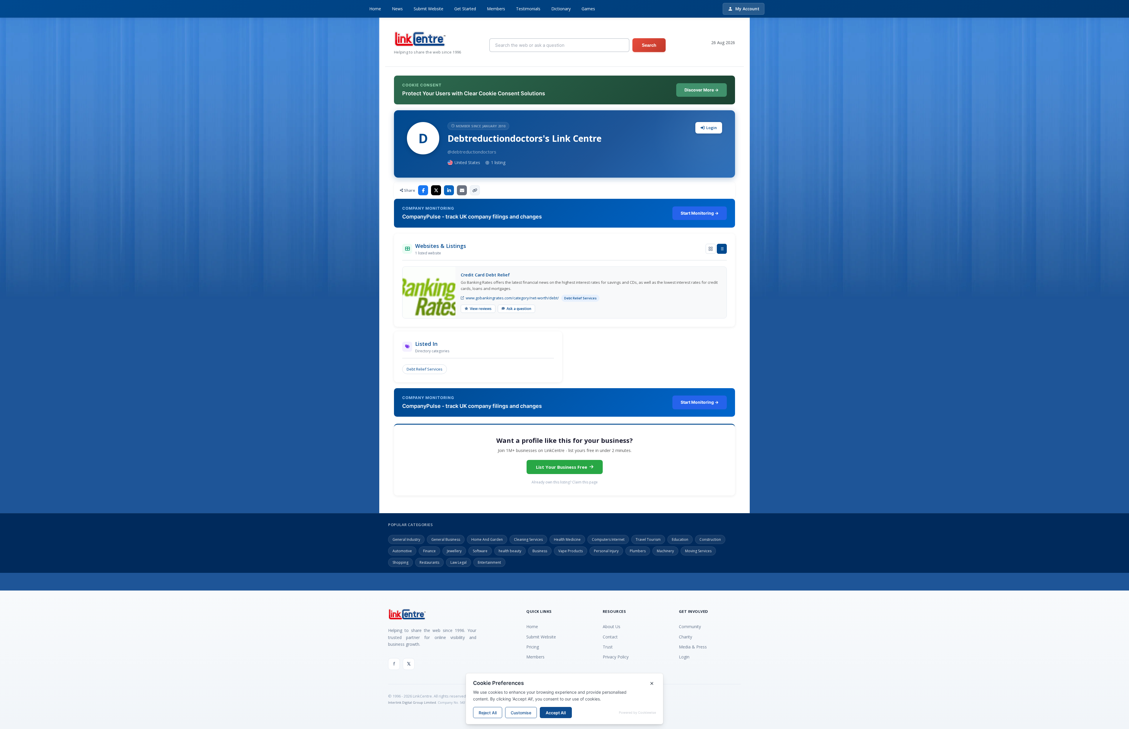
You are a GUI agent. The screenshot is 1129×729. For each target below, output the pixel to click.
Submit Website (428, 8)
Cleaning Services (528, 539)
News (397, 8)
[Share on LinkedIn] (449, 190)
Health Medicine (567, 539)
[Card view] (711, 249)
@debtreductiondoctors (471, 152)
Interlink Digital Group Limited (412, 702)
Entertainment (489, 562)
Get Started (465, 8)
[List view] (722, 249)
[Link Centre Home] (427, 39)
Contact (610, 637)
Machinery (665, 550)
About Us (611, 626)
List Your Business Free (561, 467)
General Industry (406, 539)
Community (690, 626)
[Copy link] (475, 190)
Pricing (532, 647)
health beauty (510, 550)
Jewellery (454, 550)
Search (649, 45)
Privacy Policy (616, 657)
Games (588, 8)
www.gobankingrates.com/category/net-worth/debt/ (512, 298)
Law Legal (458, 562)
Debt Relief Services (424, 369)
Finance (429, 550)
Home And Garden (487, 539)
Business (539, 550)
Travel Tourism (648, 539)
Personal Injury (606, 550)
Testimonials (528, 8)
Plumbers (638, 550)
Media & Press (693, 647)
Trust (608, 647)
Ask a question (519, 308)
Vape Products (570, 550)
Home (375, 8)
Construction (710, 539)
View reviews (481, 308)
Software (480, 550)
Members (496, 8)
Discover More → (701, 89)
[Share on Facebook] (423, 190)
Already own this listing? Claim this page (565, 482)
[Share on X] (436, 190)
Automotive (402, 550)
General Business (445, 539)
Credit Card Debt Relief (485, 275)
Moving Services (698, 550)
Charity (685, 637)
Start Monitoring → (700, 213)
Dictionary (561, 8)
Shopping (400, 562)
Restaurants (429, 562)
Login (711, 127)
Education (680, 539)
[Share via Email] (462, 190)
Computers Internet (608, 539)
